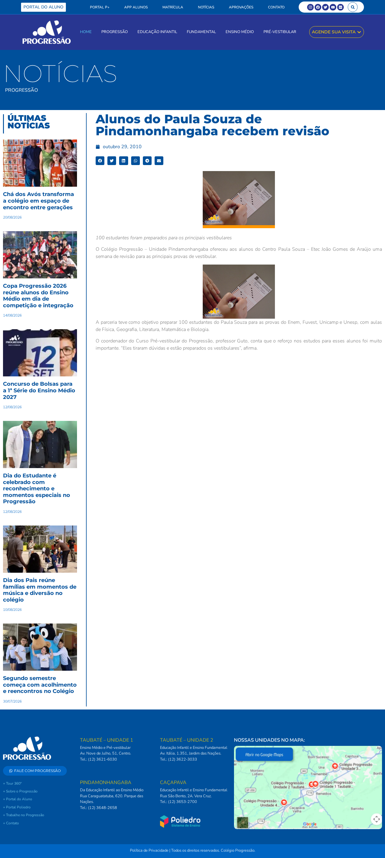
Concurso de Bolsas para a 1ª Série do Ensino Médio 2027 (39, 390)
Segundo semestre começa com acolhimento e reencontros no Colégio (40, 684)
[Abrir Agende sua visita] (359, 32)
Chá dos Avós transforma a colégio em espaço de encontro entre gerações (38, 200)
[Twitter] (325, 7)
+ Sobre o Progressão (20, 791)
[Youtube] (333, 7)
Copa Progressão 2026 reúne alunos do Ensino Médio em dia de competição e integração (38, 296)
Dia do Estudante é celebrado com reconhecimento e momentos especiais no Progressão (36, 488)
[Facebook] (318, 7)
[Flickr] (340, 7)
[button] (353, 7)
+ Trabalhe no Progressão (23, 815)
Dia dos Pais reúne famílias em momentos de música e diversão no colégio (39, 590)
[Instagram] (310, 7)
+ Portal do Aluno (17, 799)
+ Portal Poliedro (17, 807)
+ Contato (11, 823)
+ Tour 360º (12, 783)
